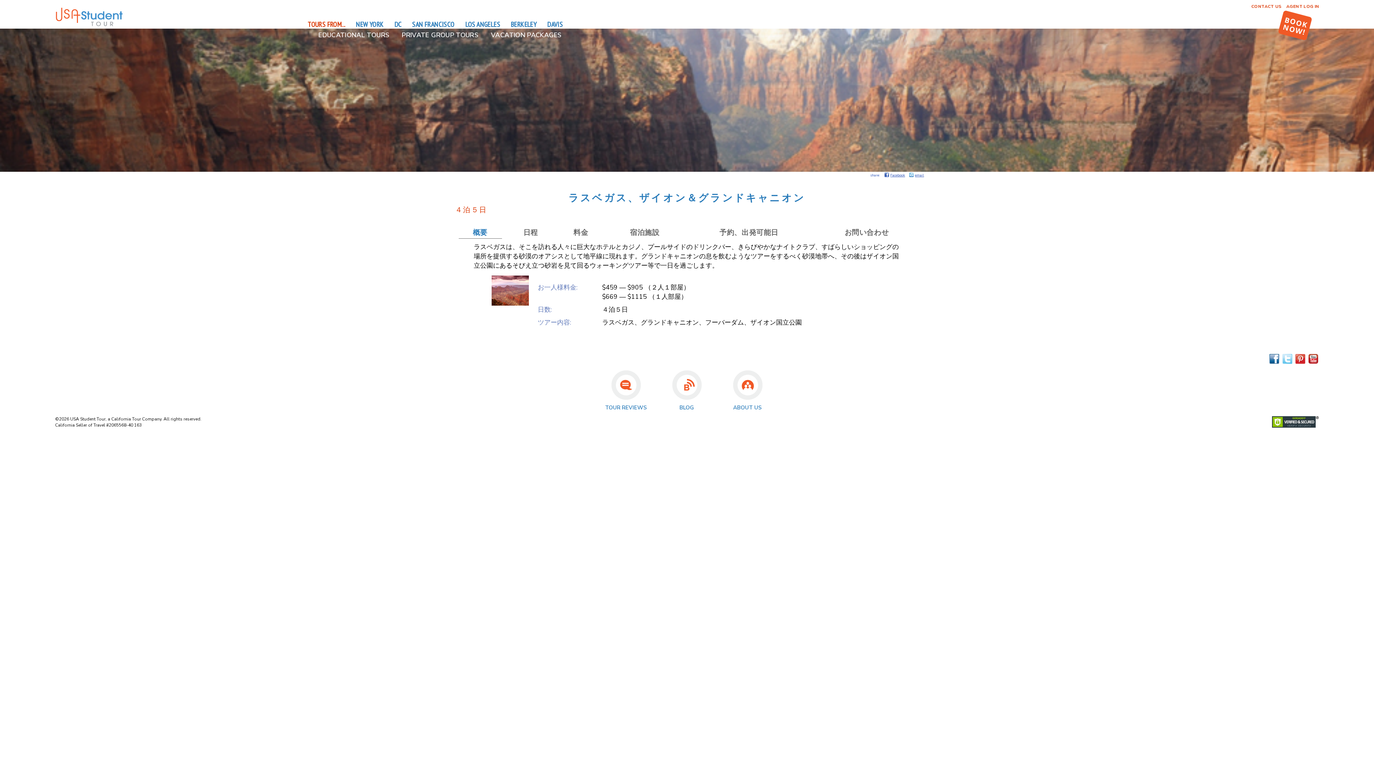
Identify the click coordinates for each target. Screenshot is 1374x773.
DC (398, 24)
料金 (581, 232)
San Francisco (433, 24)
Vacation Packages (526, 35)
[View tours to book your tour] (1295, 25)
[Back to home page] (89, 25)
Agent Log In (1302, 6)
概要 (480, 232)
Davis (555, 24)
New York (370, 24)
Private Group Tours (440, 35)
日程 (530, 232)
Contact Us (1266, 6)
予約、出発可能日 (749, 232)
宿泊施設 (644, 232)
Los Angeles (483, 24)
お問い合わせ (867, 232)
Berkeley (524, 24)
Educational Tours (353, 35)
